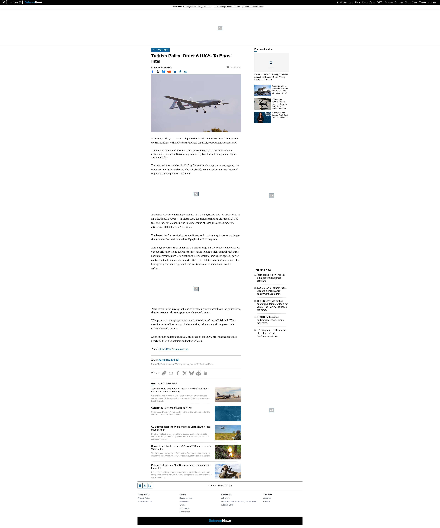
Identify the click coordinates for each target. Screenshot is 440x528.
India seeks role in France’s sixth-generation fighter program (271, 278)
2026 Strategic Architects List (226, 7)
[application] (271, 62)
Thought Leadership (427, 2)
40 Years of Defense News (252, 7)
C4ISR (379, 2)
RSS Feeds (184, 508)
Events (182, 505)
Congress (399, 2)
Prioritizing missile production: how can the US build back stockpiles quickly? (280, 89)
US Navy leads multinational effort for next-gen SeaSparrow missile (271, 333)
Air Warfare (342, 2)
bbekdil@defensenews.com (173, 349)
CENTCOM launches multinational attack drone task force (270, 320)
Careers (266, 501)
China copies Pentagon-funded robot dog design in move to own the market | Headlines (279, 103)
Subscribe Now (185, 498)
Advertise (225, 498)
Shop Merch (184, 512)
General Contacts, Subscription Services (238, 501)
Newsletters (184, 501)
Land (351, 2)
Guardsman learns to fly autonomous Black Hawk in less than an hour (180, 428)
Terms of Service (145, 501)
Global (407, 2)
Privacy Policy (144, 498)
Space (365, 2)
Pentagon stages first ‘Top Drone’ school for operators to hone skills (180, 466)
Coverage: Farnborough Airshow (196, 7)
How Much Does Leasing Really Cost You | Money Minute (280, 115)
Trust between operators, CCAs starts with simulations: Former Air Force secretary (180, 390)
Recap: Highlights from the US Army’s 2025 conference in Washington (181, 447)
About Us (267, 498)
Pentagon (389, 2)
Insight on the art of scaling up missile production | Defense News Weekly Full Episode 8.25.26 (271, 77)
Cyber (372, 2)
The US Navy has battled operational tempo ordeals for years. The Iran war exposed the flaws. (272, 305)
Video (414, 2)
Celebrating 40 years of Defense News (171, 408)
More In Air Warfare (163, 383)
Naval (357, 2)
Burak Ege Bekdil (163, 67)
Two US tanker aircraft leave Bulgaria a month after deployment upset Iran (272, 291)
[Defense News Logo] (33, 2)
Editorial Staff (227, 505)
